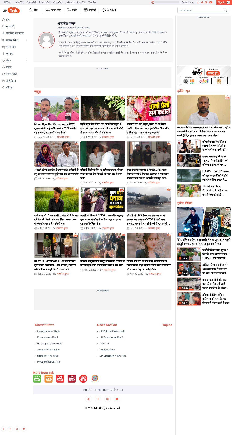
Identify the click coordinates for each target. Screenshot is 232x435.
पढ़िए (74, 10)
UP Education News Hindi (113, 355)
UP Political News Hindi (112, 331)
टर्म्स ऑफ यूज (117, 389)
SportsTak (31, 2)
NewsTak (19, 2)
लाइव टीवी (56, 10)
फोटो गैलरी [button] (111, 10)
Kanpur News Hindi (47, 337)
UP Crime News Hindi (111, 337)
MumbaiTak (45, 2)
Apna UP (104, 343)
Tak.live (92, 2)
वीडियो (92, 10)
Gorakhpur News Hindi (49, 343)
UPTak (7, 2)
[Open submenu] (26, 40)
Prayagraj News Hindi (48, 361)
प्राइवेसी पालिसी (101, 389)
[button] (56, 108)
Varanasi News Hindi (48, 349)
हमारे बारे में (87, 389)
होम (35, 10)
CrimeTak (58, 2)
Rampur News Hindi (48, 355)
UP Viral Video (107, 349)
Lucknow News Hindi (48, 331)
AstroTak (81, 2)
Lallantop (69, 2)
